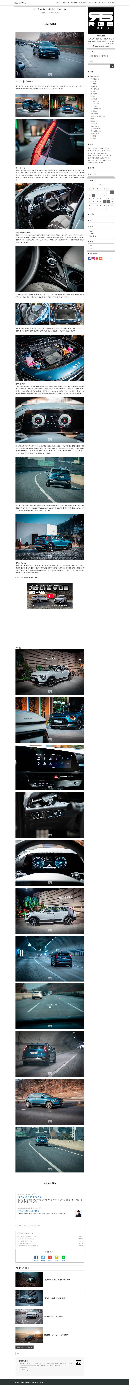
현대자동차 (102, 163)
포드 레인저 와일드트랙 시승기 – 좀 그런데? (26, 1245)
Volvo (107, 148)
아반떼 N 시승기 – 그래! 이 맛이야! (24, 1239)
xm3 (111, 155)
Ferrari (97, 160)
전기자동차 (102, 148)
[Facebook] (90, 258)
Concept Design (96, 128)
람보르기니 (106, 155)
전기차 (96, 148)
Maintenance (97, 109)
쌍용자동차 (91, 163)
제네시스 (90, 151)
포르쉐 (108, 151)
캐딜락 (96, 163)
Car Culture (94, 114)
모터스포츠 (96, 155)
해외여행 (93, 138)
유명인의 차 (94, 94)
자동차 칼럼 (94, 86)
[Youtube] (97, 258)
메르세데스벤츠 (92, 153)
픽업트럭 (107, 158)
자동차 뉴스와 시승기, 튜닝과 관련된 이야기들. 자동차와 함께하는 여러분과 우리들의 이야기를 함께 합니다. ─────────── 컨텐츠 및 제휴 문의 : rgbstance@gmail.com (47, 1364)
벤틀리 (98, 153)
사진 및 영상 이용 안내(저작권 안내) (98, 56)
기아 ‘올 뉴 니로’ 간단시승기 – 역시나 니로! (50, 9)
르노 (105, 151)
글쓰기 (91, 248)
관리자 (91, 246)
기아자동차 (100, 151)
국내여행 (93, 136)
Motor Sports (95, 126)
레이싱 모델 (94, 111)
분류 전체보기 (93, 76)
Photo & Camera (96, 131)
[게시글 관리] (25, 1225)
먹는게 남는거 (95, 133)
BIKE (92, 118)
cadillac (102, 158)
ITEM (94, 84)
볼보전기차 (91, 148)
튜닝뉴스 (93, 91)
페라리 (103, 153)
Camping (94, 123)
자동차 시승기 (45, 13)
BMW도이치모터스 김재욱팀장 (28, 1211)
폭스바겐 (90, 155)
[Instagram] (93, 258)
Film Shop (96, 104)
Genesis (107, 153)
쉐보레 (89, 158)
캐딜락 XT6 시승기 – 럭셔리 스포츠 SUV (26, 1236)
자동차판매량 (95, 158)
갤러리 (93, 96)
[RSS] (101, 258)
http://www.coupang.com (25, 1194)
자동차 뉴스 (94, 79)
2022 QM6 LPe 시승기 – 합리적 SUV (25, 1243)
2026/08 (100, 185)
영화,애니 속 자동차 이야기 (98, 116)
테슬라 (89, 160)
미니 (101, 160)
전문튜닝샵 (94, 99)
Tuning (95, 106)
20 (104, 202)
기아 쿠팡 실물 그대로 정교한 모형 (29, 1197)
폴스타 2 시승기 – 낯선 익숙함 (23, 1241)
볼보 (101, 155)
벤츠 (93, 160)
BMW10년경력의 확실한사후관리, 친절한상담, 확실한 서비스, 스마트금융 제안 (41, 1213)
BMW (94, 151)
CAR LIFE (93, 81)
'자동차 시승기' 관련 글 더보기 (24, 1347)
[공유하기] (22, 1225)
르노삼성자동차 (107, 160)
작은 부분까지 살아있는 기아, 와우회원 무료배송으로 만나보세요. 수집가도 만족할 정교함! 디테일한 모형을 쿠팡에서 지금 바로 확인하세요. (49, 1201)
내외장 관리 (96, 101)
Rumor (93, 121)
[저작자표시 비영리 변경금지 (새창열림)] (37, 1225)
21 (108, 202)
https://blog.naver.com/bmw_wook (27, 1208)
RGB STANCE (20, 2)
